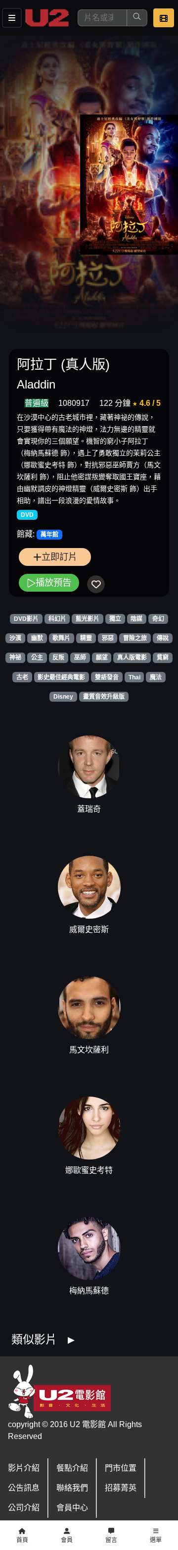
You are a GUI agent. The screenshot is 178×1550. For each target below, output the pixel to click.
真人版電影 (132, 657)
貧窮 (163, 657)
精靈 (86, 638)
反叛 (58, 657)
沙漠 (15, 638)
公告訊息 (24, 1488)
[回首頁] (47, 17)
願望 (102, 657)
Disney (63, 696)
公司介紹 (24, 1507)
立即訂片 (59, 557)
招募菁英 (120, 1488)
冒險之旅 (135, 638)
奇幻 (158, 618)
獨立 (115, 618)
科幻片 (57, 618)
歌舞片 (61, 638)
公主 (37, 657)
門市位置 (120, 1468)
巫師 (80, 657)
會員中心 (72, 1507)
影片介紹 (24, 1468)
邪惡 (108, 638)
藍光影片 (87, 618)
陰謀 (136, 618)
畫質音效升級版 (104, 696)
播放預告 (53, 582)
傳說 (163, 638)
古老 (22, 677)
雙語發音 (107, 677)
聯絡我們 (72, 1488)
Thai (134, 677)
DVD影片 (26, 618)
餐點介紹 (72, 1468)
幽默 (37, 638)
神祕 (15, 657)
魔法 (156, 677)
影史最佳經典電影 (61, 677)
